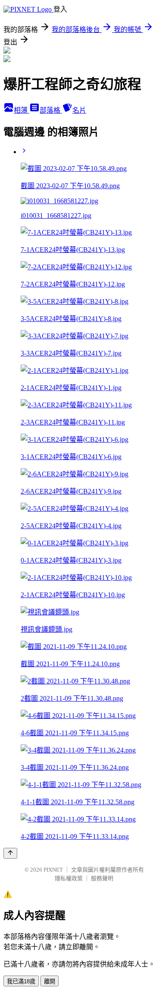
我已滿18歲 (21, 981)
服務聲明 (102, 878)
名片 (79, 110)
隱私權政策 (69, 878)
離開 (49, 981)
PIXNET (53, 869)
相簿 (21, 110)
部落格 (51, 110)
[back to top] (10, 853)
